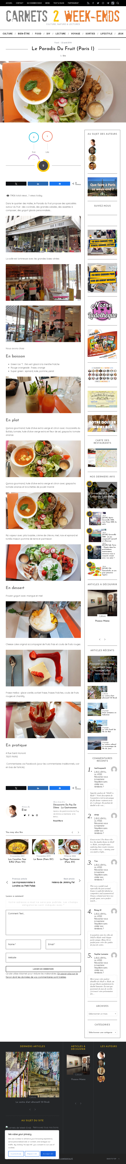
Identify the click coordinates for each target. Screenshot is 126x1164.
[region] (32, 1144)
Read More (58, 821)
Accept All (48, 1154)
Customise (16, 1154)
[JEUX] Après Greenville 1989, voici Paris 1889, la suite (109, 521)
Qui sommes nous (34, 3)
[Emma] (102, 166)
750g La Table (102, 621)
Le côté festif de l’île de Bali (109, 731)
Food (57, 43)
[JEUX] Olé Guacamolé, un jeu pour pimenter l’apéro (109, 572)
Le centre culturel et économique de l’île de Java (109, 746)
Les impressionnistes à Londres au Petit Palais (23, 882)
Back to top (111, 1159)
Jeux (102, 490)
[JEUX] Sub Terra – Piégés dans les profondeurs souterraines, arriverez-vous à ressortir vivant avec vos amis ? (109, 551)
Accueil (9, 3)
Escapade (102, 660)
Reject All (32, 1154)
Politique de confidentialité (62, 1159)
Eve (64, 55)
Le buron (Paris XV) (43, 859)
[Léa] (102, 158)
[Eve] (102, 143)
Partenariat (73, 3)
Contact (19, 3)
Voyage (105, 711)
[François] (102, 151)
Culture (105, 694)
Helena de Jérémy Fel (63, 881)
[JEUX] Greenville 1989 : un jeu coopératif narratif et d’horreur (109, 538)
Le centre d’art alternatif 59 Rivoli (109, 697)
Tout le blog (59, 3)
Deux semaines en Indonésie (109, 714)
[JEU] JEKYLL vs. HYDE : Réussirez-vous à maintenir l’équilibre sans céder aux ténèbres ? (101, 779)
